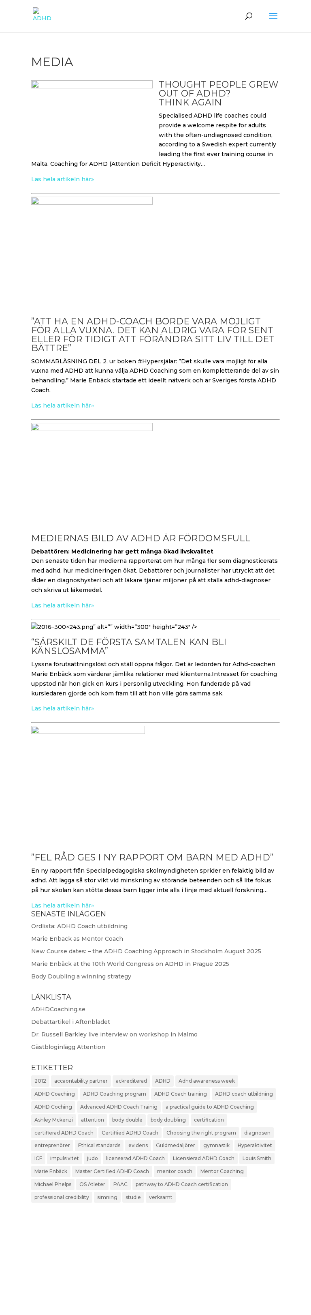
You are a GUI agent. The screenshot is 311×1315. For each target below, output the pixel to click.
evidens (138, 1145)
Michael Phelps (52, 1184)
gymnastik (216, 1145)
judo (92, 1158)
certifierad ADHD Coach (64, 1133)
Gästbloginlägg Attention (68, 1047)
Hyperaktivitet (255, 1145)
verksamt (161, 1197)
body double (127, 1120)
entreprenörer (52, 1145)
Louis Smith (257, 1158)
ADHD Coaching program (114, 1094)
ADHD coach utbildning (244, 1094)
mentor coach (174, 1171)
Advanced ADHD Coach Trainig (119, 1107)
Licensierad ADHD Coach (203, 1158)
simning (107, 1197)
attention (92, 1120)
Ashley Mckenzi (53, 1120)
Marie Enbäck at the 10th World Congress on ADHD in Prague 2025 (130, 963)
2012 (40, 1081)
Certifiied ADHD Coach (130, 1133)
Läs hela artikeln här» (62, 179)
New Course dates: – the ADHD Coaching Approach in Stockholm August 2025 (146, 951)
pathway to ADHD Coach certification (182, 1184)
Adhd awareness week (207, 1081)
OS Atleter (92, 1184)
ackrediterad (131, 1081)
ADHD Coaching (54, 1094)
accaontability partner (81, 1081)
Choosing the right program (201, 1133)
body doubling (168, 1120)
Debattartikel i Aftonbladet (70, 1021)
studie (133, 1197)
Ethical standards (99, 1145)
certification (209, 1120)
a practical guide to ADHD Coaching (210, 1107)
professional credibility (61, 1197)
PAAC (120, 1184)
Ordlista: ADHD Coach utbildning (79, 926)
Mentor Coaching (222, 1171)
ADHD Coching (53, 1107)
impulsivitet (64, 1158)
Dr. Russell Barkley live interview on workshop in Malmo (114, 1034)
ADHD (162, 1081)
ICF (38, 1158)
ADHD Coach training (180, 1094)
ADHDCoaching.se (58, 1009)
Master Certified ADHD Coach (112, 1171)
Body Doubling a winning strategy (81, 976)
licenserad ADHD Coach (135, 1158)
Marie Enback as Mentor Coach (77, 938)
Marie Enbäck (50, 1171)
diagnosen (257, 1133)
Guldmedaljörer (175, 1145)
